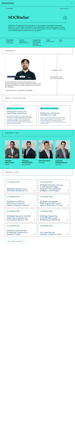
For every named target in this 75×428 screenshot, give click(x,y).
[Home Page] (5, 3)
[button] (72, 3)
